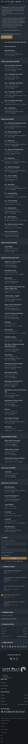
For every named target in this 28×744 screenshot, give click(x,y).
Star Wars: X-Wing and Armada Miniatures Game (14, 345)
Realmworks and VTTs (10, 453)
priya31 (12, 301)
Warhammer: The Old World (11, 250)
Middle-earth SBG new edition (11, 317)
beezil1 (13, 492)
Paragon (20, 340)
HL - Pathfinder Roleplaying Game (15, 123)
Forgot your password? (7, 552)
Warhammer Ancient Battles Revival (13, 367)
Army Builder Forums (9, 243)
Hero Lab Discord (10, 46)
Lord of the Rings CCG (12, 496)
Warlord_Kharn (21, 523)
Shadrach (14, 70)
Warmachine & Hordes (12, 418)
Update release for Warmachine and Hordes (15, 421)
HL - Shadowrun (10, 140)
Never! (6, 508)
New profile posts (4, 685)
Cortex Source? (8, 204)
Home (2, 738)
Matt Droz (13, 113)
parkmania (13, 477)
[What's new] (23, 1)
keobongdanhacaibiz (22, 636)
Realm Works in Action (12, 449)
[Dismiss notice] (25, 7)
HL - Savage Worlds (11, 193)
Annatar (18, 292)
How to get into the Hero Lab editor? (13, 69)
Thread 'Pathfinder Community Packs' (13, 570)
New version (7, 227)
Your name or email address (8, 541)
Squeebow (20, 462)
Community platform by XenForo (13, 718)
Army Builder (9, 246)
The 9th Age (8, 355)
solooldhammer (14, 405)
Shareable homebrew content (11, 86)
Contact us (3, 726)
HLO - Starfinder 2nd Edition (14, 100)
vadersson (13, 351)
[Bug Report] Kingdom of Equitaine (13, 358)
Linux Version (8, 462)
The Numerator (14, 445)
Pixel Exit (7, 720)
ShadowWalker (14, 145)
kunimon (19, 515)
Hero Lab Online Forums (10, 61)
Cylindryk (13, 386)
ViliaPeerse (14, 283)
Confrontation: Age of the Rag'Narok (13, 299)
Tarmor (12, 79)
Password (3, 547)
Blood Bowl (8, 278)
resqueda (24, 333)
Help (2, 735)
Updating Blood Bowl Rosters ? (12, 281)
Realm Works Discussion (12, 440)
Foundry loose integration (11, 444)
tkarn (20, 204)
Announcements (9, 50)
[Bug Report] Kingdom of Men (12, 308)
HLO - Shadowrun (10, 108)
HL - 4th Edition (10, 184)
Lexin (12, 180)
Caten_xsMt (14, 501)
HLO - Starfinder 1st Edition (13, 92)
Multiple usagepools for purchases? (13, 211)
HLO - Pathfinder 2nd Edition (14, 83)
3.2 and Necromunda (9, 333)
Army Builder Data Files (10, 258)
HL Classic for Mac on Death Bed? (12, 153)
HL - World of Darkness (12, 167)
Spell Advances (8, 326)
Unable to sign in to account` (11, 179)
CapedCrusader (23, 197)
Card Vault (8, 472)
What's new (4, 679)
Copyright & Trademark (7, 677)
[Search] (26, 1)
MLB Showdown (10, 487)
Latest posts (3, 682)
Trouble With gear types (10, 265)
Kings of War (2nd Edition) (13, 304)
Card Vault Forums (8, 468)
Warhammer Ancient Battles (14, 363)
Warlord (7, 409)
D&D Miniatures (10, 526)
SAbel (15, 508)
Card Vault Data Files (9, 483)
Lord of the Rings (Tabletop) (14, 313)
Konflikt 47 (7, 292)
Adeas (12, 414)
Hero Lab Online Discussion (13, 65)
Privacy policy (4, 732)
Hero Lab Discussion (11, 231)
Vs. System (8, 512)
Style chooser (5, 723)
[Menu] (1, 1)
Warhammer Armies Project (11, 385)
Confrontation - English (12, 296)
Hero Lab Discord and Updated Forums (13, 54)
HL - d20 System (10, 158)
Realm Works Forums (9, 437)
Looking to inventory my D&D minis (13, 530)
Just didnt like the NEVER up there (12, 499)
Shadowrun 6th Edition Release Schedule (14, 111)
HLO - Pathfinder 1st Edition (14, 74)
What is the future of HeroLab (11, 235)
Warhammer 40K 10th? (10, 376)
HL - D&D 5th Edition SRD (13, 132)
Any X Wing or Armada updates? (12, 349)
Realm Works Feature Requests (15, 458)
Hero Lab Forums (7, 119)
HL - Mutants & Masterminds (14, 149)
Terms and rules (4, 729)
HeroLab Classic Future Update (12, 78)
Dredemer (20, 430)
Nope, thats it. (8, 340)
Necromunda (9, 329)
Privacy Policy (5, 676)
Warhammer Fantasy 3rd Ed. (14, 400)
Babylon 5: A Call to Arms (13, 262)
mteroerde (13, 368)
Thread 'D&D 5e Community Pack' (12, 594)
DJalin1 (24, 104)
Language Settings (9, 197)
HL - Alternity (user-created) (14, 224)
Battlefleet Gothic (10, 270)
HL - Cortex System (11, 200)
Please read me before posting (12, 395)
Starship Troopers (10, 337)
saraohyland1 (14, 267)
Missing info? (8, 515)
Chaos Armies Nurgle (9, 404)
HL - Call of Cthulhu (11, 176)
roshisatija (21, 274)
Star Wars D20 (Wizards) (10, 220)
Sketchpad (19, 227)
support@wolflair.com (11, 27)
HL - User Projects (10, 217)
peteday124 (14, 377)
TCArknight (13, 213)
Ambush (20, 326)
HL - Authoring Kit (10, 208)
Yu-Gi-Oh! (8, 519)
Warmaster (8, 427)
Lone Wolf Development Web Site (15, 42)
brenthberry (14, 454)
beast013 (13, 189)
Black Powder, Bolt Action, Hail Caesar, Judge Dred (15, 287)
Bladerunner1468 (15, 318)
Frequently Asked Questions (11, 413)
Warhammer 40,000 (11, 372)
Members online (8, 612)
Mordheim (8, 322)
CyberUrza (13, 531)
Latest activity (4, 688)
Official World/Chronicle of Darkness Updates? (15, 170)
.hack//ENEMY (9, 504)
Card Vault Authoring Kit (10, 475)
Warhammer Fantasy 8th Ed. (14, 381)
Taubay (12, 397)
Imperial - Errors (8, 274)
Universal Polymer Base (10, 104)
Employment (5, 675)
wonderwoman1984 (16, 309)
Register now (20, 561)
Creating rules (8, 430)
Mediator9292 (14, 172)
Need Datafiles (8, 523)
